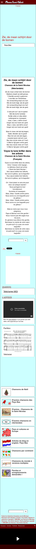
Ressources (21, 526)
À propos (3, 526)
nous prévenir (12, 319)
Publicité (14, 526)
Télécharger (7, 354)
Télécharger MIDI (10, 291)
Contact (9, 526)
